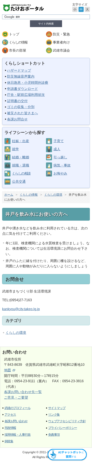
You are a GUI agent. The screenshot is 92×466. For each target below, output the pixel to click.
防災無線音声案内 (20, 76)
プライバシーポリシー (62, 428)
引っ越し (60, 157)
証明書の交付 (17, 101)
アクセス (10, 414)
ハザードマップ (19, 70)
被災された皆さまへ (22, 113)
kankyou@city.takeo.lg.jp (21, 309)
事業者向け (61, 42)
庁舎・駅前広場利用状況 (26, 95)
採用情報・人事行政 (17, 434)
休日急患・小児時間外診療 (27, 82)
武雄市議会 (61, 50)
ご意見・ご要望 (16, 397)
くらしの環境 (53, 194)
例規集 (8, 441)
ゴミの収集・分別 (20, 107)
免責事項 (54, 434)
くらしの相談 (21, 173)
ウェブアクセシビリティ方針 (67, 421)
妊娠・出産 (20, 141)
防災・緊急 (61, 34)
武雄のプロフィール (17, 408)
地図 (7, 370)
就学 (15, 149)
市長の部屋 (17, 50)
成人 (56, 149)
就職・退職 (20, 165)
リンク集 (54, 414)
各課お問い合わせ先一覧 (23, 392)
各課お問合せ (17, 119)
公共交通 (19, 181)
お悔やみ (60, 173)
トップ (14, 34)
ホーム (8, 194)
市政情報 (10, 428)
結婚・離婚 (20, 157)
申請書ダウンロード (22, 89)
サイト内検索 (46, 23)
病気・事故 (62, 165)
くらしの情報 (18, 42)
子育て (58, 141)
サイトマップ (56, 408)
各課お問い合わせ (16, 421)
